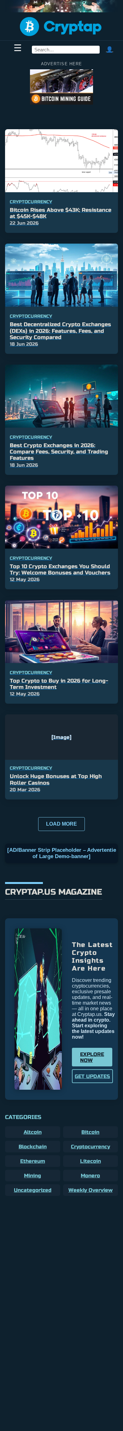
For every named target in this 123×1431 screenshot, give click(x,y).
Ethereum (32, 1161)
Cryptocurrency (90, 1147)
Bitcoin (90, 1132)
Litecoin (90, 1161)
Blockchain (33, 1147)
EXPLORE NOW (92, 1057)
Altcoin (33, 1132)
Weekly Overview (90, 1190)
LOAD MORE (61, 824)
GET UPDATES (92, 1076)
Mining (32, 1176)
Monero (90, 1176)
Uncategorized (32, 1190)
